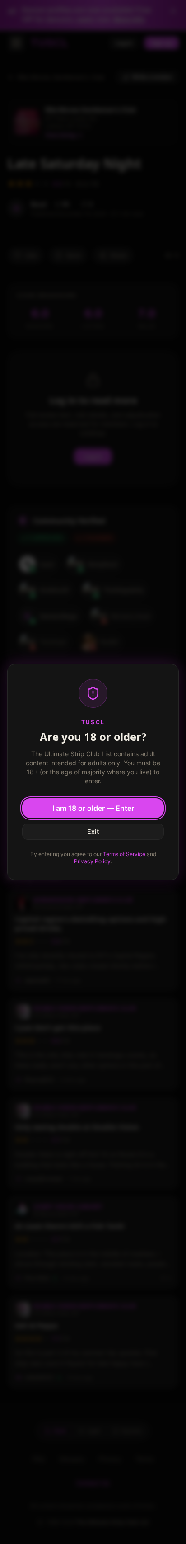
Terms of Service (124, 854)
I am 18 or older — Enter (93, 808)
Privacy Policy (92, 861)
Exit (93, 831)
